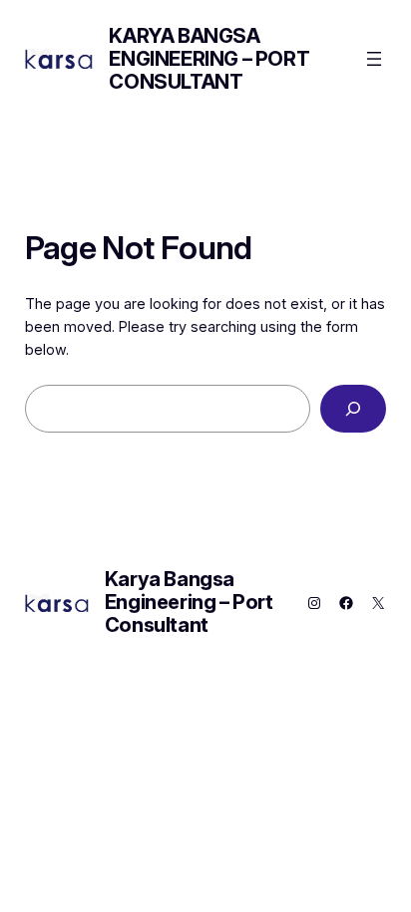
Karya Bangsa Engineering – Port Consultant (209, 59)
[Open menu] (374, 59)
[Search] (353, 408)
